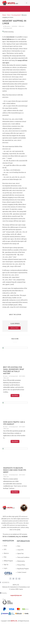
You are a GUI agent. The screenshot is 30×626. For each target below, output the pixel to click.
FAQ (5, 557)
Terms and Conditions (23, 557)
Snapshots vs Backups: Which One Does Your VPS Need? (14, 470)
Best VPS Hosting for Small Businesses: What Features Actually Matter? (13, 370)
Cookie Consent (21, 572)
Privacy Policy (21, 565)
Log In (5, 568)
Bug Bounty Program (23, 568)
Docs (18, 546)
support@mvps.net (16, 595)
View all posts (14, 328)
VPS (5, 549)
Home (5, 545)
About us (6, 553)
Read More (15, 395)
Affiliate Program (8, 560)
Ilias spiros (7, 26)
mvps (6, 376)
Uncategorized (8, 28)
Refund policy (21, 561)
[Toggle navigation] (26, 3)
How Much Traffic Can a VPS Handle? (14, 423)
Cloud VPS (20, 549)
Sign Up (6, 564)
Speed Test (20, 553)
